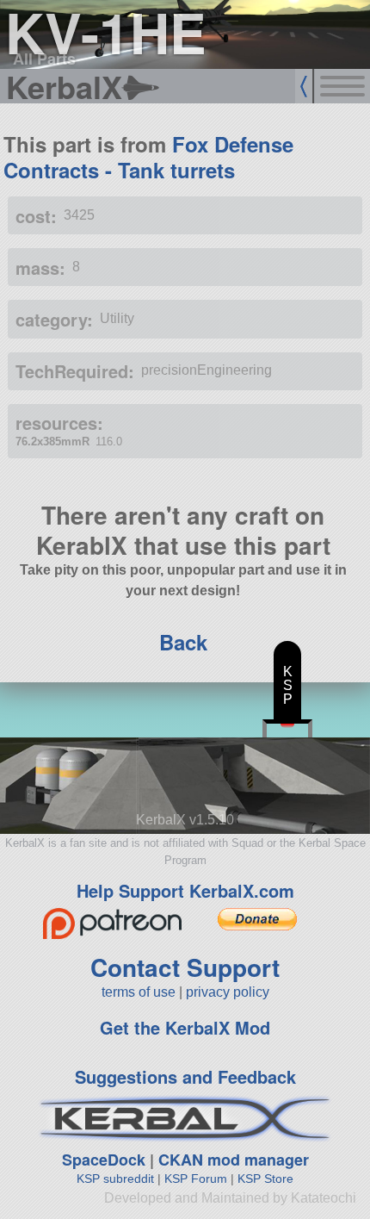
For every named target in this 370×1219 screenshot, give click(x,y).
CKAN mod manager (233, 1159)
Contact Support (185, 967)
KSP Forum (195, 1178)
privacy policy (227, 992)
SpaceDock (103, 1159)
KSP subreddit (115, 1178)
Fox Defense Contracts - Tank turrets (148, 156)
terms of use (139, 992)
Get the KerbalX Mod (185, 1027)
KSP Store (265, 1178)
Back (183, 641)
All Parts (44, 58)
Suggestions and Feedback (185, 1076)
